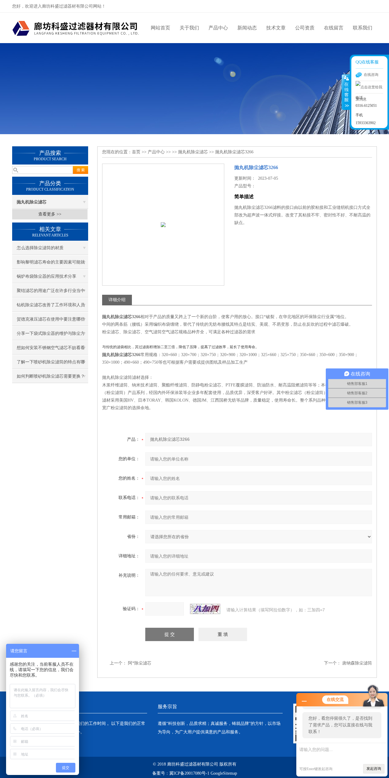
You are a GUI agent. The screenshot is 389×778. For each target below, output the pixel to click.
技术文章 (276, 27)
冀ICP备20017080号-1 (189, 773)
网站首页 (160, 27)
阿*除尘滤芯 (139, 663)
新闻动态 (247, 27)
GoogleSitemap (224, 773)
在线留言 (333, 27)
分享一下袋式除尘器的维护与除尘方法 (51, 335)
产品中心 (218, 27)
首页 (136, 152)
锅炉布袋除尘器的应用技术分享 (46, 276)
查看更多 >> (49, 214)
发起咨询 (374, 768)
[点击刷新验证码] (205, 609)
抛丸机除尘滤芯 (193, 152)
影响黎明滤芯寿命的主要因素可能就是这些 (51, 264)
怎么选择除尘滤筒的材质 (40, 248)
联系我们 (362, 27)
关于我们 (189, 27)
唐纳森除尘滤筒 (357, 663)
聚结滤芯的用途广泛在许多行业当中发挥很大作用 (51, 292)
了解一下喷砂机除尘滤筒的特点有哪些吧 (51, 364)
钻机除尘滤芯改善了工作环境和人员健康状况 (51, 307)
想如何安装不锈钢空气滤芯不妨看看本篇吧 (51, 350)
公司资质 (305, 27)
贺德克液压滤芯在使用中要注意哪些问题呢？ (51, 321)
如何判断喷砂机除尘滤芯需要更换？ (51, 376)
